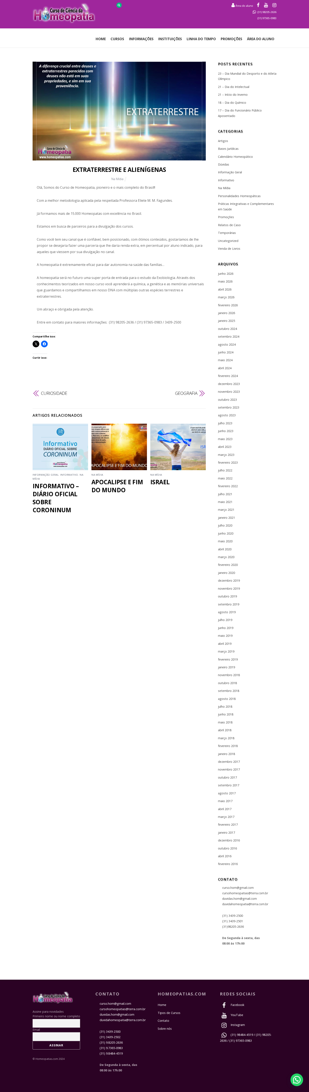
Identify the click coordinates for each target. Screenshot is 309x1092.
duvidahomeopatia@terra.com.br (245, 904)
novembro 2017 (229, 769)
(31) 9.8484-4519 (111, 1053)
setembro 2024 (228, 336)
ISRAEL (160, 482)
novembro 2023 (229, 392)
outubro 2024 (227, 329)
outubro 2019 (227, 596)
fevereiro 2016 (228, 864)
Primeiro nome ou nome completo (56, 1016)
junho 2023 (225, 431)
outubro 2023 (227, 400)
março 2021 (226, 510)
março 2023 (226, 455)
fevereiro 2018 (228, 746)
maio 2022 (225, 478)
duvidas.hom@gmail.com (239, 899)
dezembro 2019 (229, 580)
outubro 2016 (227, 848)
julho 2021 (225, 494)
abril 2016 (224, 856)
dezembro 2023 (229, 384)
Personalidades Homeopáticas (239, 196)
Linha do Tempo (201, 39)
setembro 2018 (228, 691)
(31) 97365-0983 (266, 18)
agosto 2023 (227, 415)
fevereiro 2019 (228, 659)
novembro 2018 (229, 675)
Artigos (223, 141)
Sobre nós (165, 1029)
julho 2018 (225, 707)
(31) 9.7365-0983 (111, 1048)
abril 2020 (224, 549)
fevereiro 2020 (228, 565)
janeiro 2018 (226, 754)
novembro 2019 (229, 588)
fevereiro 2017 (228, 825)
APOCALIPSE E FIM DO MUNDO (117, 486)
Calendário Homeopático (235, 157)
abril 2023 (224, 447)
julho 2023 (225, 423)
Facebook (237, 1005)
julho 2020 (225, 525)
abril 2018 (224, 730)
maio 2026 (225, 281)
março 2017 (226, 817)
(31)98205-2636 (233, 927)
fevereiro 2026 (228, 305)
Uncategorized (228, 241)
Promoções (231, 39)
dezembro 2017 (229, 762)
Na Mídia (117, 179)
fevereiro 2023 (228, 462)
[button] (297, 1079)
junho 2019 (225, 628)
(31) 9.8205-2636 (111, 1042)
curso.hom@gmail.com (238, 888)
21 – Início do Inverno (233, 95)
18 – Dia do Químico (232, 103)
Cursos (117, 39)
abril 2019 (224, 644)
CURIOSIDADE (54, 393)
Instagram (237, 1025)
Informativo (69, 474)
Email (36, 1030)
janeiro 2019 (226, 667)
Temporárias (227, 233)
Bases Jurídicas (228, 149)
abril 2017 (224, 809)
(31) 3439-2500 (232, 916)
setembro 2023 (228, 407)
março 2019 (226, 651)
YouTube (236, 1015)
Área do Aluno (260, 39)
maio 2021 (225, 502)
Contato (163, 1021)
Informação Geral (46, 474)
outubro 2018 (227, 683)
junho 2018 (225, 714)
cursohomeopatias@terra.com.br (245, 893)
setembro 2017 (228, 785)
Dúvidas (223, 164)
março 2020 (226, 557)
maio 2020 (225, 541)
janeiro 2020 (226, 573)
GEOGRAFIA (186, 393)
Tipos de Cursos (169, 1013)
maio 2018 (225, 722)
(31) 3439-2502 (110, 1037)
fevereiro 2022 (228, 486)
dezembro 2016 (229, 840)
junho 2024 (225, 352)
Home (101, 39)
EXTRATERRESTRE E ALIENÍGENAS (119, 170)
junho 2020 (225, 533)
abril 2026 (224, 289)
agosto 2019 (227, 612)
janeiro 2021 (226, 518)
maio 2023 (225, 439)
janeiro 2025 (226, 321)
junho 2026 (225, 274)
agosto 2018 (227, 699)
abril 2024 (224, 368)
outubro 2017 (227, 777)
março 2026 (226, 297)
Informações (141, 39)
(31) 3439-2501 (232, 921)
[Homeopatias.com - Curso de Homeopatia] (53, 1001)
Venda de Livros (229, 249)
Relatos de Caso (229, 225)
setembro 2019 (228, 604)
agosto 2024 (227, 344)
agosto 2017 (227, 793)
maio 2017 (225, 801)
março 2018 (226, 738)
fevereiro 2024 (228, 376)
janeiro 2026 (226, 313)
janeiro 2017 (226, 833)
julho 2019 (225, 620)
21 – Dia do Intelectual (233, 87)
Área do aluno (244, 6)
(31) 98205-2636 (266, 12)
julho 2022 (225, 470)
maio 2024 (225, 360)
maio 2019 (225, 636)
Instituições (170, 39)
